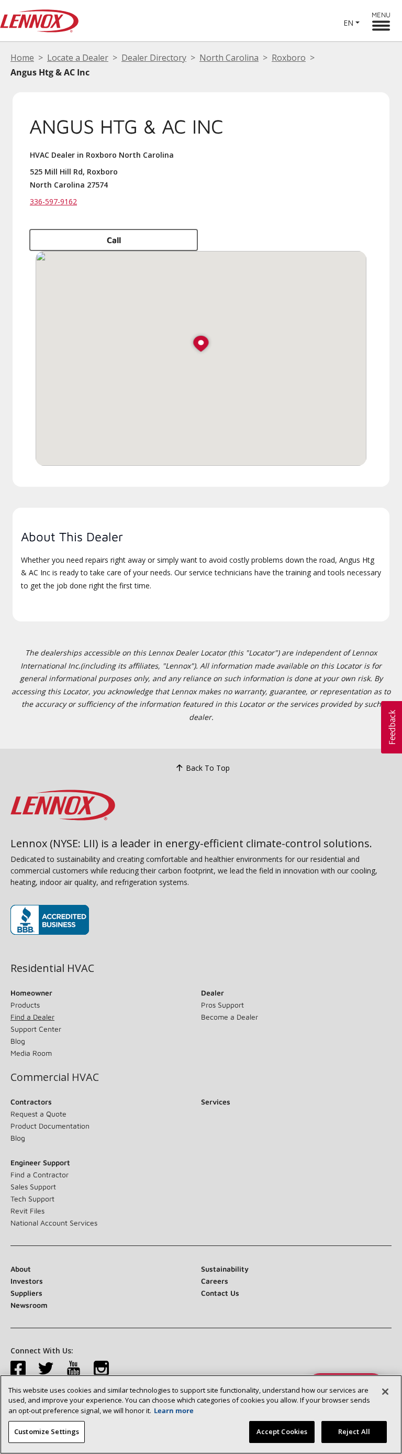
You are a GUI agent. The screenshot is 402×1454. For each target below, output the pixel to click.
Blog (17, 1040)
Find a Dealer (32, 1016)
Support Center (35, 1028)
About (20, 1268)
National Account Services (53, 1222)
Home (22, 57)
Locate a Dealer (77, 57)
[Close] (385, 1391)
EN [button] (348, 23)
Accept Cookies (282, 1431)
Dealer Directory (153, 57)
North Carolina (229, 57)
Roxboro (289, 57)
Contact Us (220, 1292)
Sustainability (225, 1268)
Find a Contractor (39, 1174)
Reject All (354, 1431)
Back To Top (208, 768)
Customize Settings (46, 1431)
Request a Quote (38, 1113)
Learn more (174, 1410)
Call (114, 240)
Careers (214, 1280)
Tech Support (32, 1198)
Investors (26, 1280)
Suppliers (26, 1292)
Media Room (31, 1052)
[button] (201, 344)
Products (25, 1004)
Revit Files (27, 1210)
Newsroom (29, 1304)
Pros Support (222, 1004)
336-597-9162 (53, 201)
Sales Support (33, 1186)
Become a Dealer (229, 1016)
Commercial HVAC (54, 1077)
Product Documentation (50, 1125)
